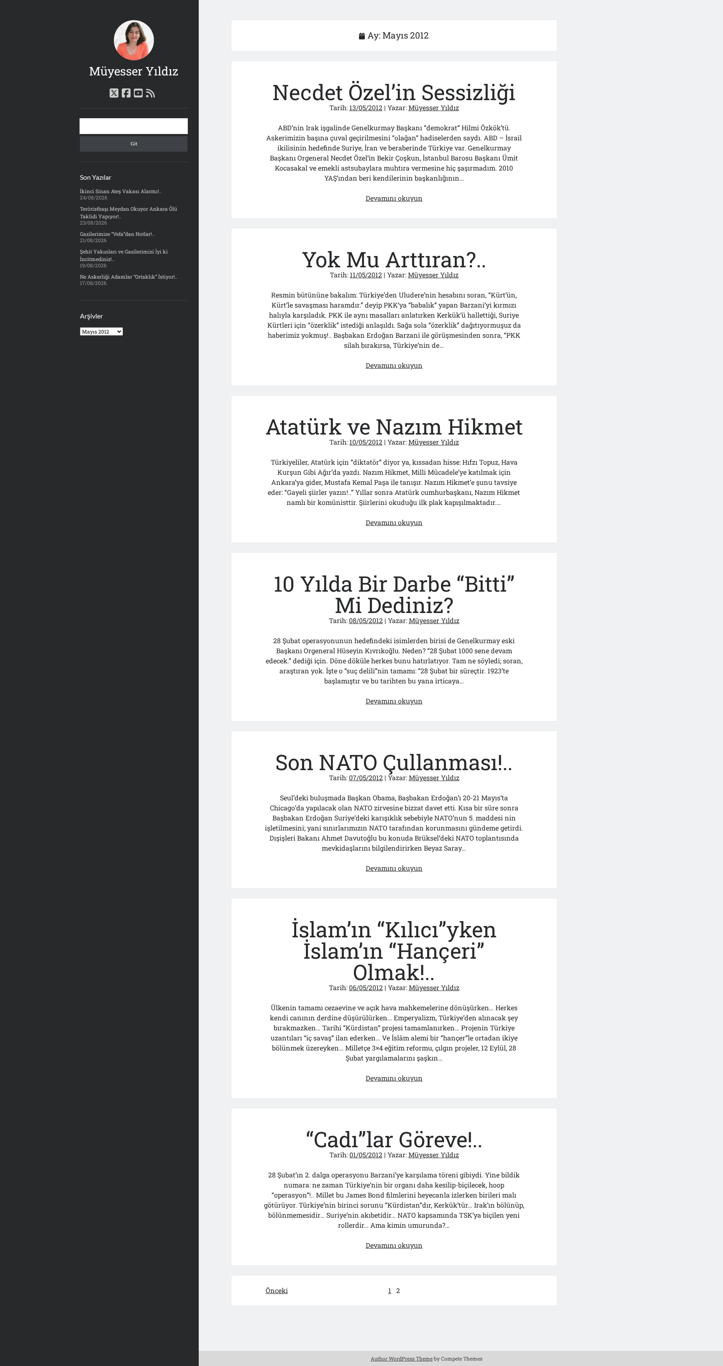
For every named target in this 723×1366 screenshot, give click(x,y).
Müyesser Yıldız (133, 71)
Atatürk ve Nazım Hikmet (394, 426)
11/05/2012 (366, 274)
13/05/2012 (365, 107)
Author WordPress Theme (402, 1358)
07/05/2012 (366, 777)
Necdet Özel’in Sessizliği (393, 92)
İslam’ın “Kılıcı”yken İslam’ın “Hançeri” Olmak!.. (394, 950)
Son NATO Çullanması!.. (394, 762)
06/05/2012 (366, 987)
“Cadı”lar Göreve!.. (394, 1139)
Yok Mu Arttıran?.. (394, 259)
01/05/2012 (365, 1154)
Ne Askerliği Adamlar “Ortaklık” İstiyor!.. (128, 276)
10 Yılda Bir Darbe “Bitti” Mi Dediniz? (394, 594)
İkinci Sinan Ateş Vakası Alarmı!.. (121, 191)
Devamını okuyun (394, 198)
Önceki (277, 1290)
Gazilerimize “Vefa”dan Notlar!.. (117, 233)
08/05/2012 (366, 620)
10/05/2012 (365, 441)
